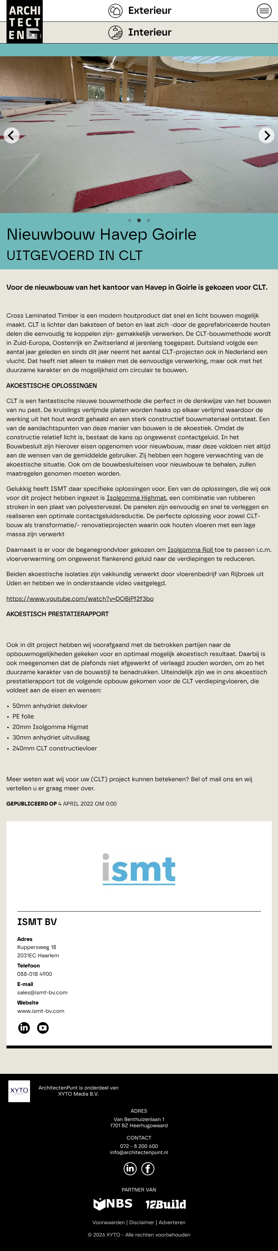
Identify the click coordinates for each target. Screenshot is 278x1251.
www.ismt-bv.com (40, 1011)
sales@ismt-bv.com (42, 992)
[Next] (266, 135)
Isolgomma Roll (191, 550)
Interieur (150, 33)
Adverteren (172, 1222)
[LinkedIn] (130, 1168)
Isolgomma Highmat (136, 498)
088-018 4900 (34, 974)
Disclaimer (141, 1222)
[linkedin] (24, 1033)
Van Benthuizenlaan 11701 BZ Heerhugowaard (139, 1122)
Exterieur (150, 11)
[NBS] (113, 1205)
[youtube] (43, 1033)
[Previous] (12, 135)
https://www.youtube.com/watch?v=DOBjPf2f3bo (80, 599)
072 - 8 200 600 (139, 1146)
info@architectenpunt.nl (139, 1152)
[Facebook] (148, 1168)
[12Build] (166, 1205)
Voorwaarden (109, 1222)
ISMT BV (37, 922)
